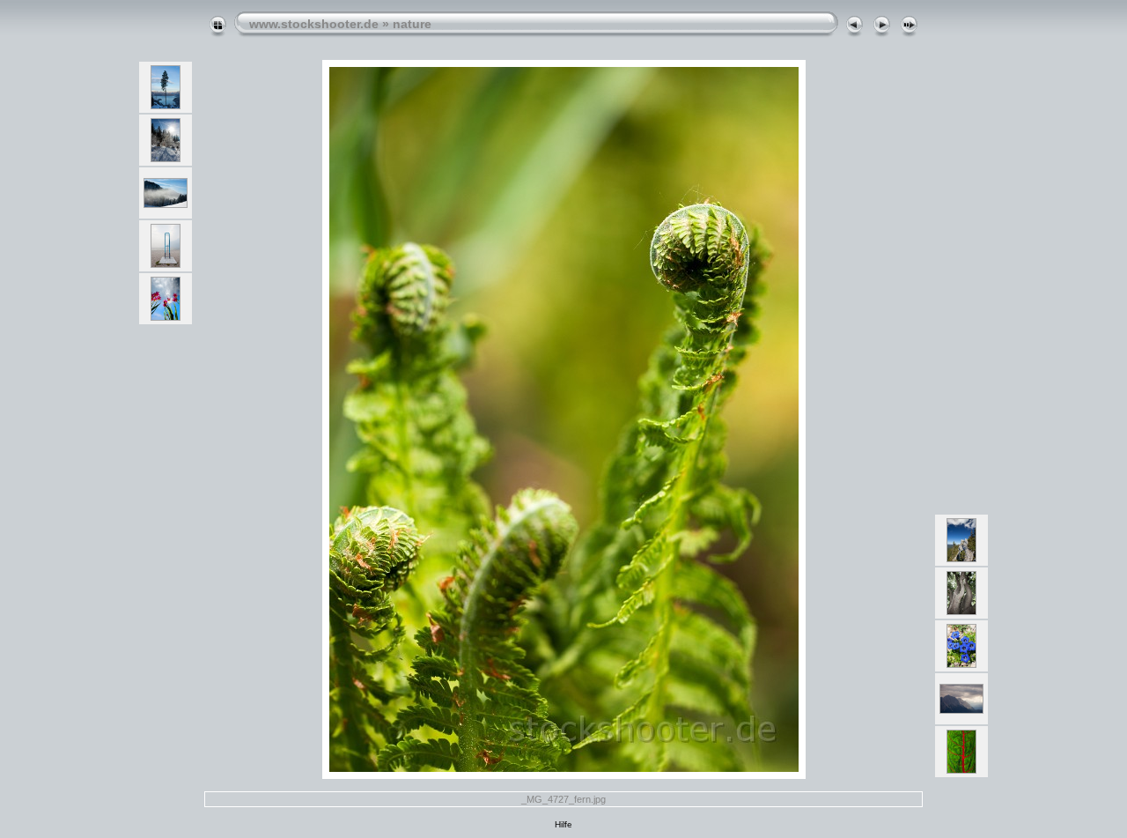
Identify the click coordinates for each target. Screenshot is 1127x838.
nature (412, 24)
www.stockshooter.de (314, 24)
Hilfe (563, 824)
